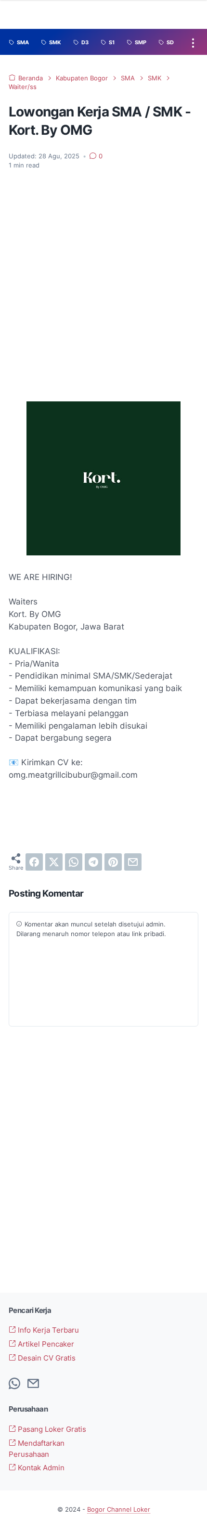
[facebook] (34, 862)
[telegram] (93, 862)
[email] (133, 862)
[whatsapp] (73, 862)
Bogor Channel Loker (118, 1509)
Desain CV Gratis (46, 1358)
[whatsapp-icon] (14, 1384)
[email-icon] (33, 1384)
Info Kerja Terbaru (47, 1330)
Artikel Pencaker (45, 1344)
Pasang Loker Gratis (51, 1429)
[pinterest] (113, 862)
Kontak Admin (40, 1468)
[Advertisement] (103, 285)
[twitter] (54, 862)
